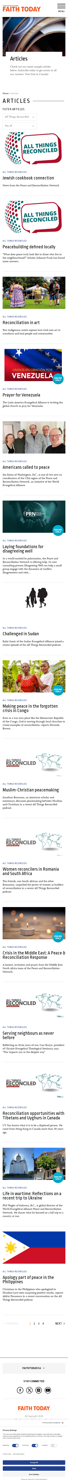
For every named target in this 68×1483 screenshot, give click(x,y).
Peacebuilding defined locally (29, 247)
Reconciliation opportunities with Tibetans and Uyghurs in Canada (33, 1115)
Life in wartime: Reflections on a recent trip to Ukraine (32, 1195)
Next (58, 1323)
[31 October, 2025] (34, 604)
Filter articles (14, 109)
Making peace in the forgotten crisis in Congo (30, 708)
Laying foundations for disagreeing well (23, 548)
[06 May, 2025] (34, 1003)
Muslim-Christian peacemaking (31, 790)
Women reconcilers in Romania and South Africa (31, 871)
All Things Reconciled (15, 172)
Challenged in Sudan (21, 634)
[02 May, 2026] (34, 217)
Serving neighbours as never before (28, 1035)
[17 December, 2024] (34, 1164)
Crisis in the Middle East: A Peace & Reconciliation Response (34, 955)
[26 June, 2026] (34, 148)
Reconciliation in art (21, 322)
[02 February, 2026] (34, 365)
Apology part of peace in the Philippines (28, 1279)
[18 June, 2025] (34, 923)
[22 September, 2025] (34, 676)
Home (6, 93)
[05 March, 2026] (34, 293)
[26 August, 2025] (34, 760)
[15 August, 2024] (34, 1247)
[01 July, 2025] (34, 839)
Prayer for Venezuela (21, 395)
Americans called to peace (26, 467)
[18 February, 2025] (34, 1083)
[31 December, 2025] (34, 437)
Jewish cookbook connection (28, 178)
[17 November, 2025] (34, 517)
